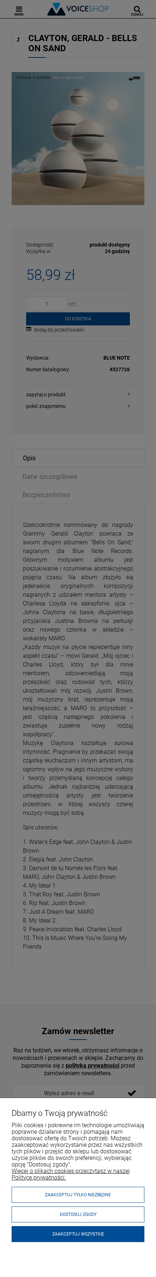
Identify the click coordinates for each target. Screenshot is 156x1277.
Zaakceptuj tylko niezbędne (78, 1194)
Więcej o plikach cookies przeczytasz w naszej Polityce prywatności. (71, 1174)
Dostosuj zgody (78, 1214)
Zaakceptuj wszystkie (78, 1234)
